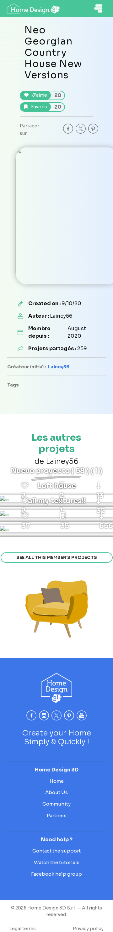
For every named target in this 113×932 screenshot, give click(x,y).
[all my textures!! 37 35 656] (4, 528)
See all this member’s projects (56, 557)
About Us (56, 792)
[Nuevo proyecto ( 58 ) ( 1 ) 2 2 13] (4, 498)
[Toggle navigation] (98, 8)
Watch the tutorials (56, 862)
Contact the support (56, 851)
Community (56, 804)
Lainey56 (58, 367)
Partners (57, 815)
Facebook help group (56, 874)
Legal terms (22, 928)
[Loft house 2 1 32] (4, 513)
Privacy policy (88, 928)
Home (57, 781)
